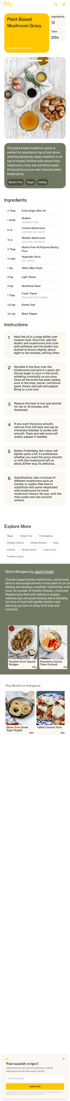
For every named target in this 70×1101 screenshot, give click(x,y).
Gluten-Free (26, 536)
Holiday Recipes (38, 542)
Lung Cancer (50, 549)
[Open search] (57, 4)
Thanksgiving (45, 536)
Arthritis (11, 549)
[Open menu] (65, 4)
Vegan (10, 536)
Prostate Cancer (15, 556)
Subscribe (35, 1086)
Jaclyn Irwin (26, 47)
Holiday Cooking (15, 542)
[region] (37, 647)
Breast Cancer (29, 549)
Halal (56, 542)
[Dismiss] (64, 1059)
